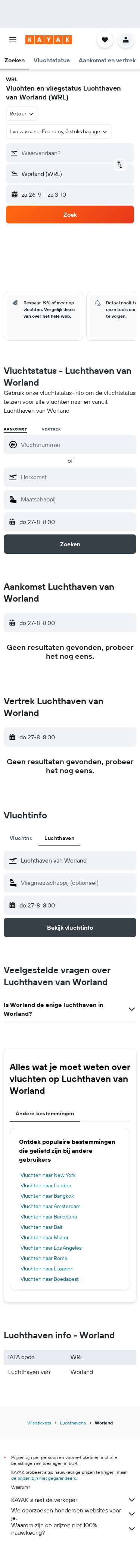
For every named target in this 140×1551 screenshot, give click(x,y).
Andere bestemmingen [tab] (45, 1113)
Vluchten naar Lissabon (47, 1268)
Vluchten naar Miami (44, 1237)
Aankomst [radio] (15, 429)
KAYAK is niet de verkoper (44, 1499)
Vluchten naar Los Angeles (51, 1247)
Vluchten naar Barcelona (49, 1216)
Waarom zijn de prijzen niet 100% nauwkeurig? (54, 1528)
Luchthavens (73, 1423)
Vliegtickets (39, 1423)
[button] (12, 40)
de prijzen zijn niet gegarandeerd (44, 1478)
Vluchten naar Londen (46, 1185)
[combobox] (77, 477)
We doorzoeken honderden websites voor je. (66, 1513)
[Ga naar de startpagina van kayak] (48, 39)
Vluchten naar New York (48, 1175)
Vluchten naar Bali (41, 1227)
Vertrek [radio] (51, 429)
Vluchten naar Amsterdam (51, 1206)
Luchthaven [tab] (59, 838)
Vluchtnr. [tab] (21, 838)
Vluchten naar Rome (44, 1258)
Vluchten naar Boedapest (50, 1279)
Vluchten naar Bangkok (47, 1195)
